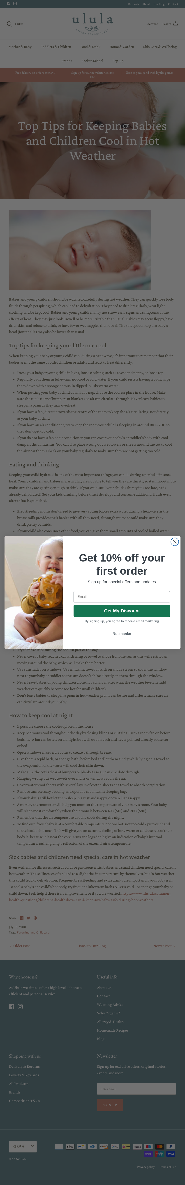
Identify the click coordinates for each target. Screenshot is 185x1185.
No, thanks (122, 634)
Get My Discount (122, 610)
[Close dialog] (175, 542)
